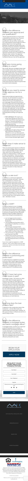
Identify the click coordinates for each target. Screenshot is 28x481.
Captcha (14, 384)
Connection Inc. (14, 479)
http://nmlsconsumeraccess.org (11, 467)
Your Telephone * (14, 378)
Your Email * (14, 374)
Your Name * (14, 369)
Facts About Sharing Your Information (14, 473)
